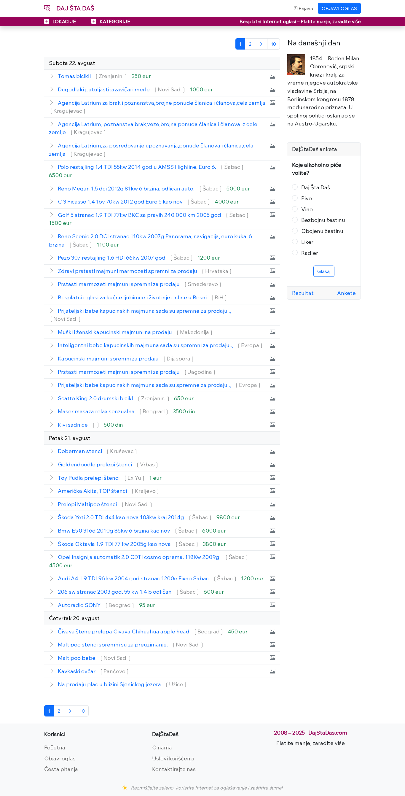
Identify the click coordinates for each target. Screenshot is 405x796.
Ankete (346, 292)
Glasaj (324, 271)
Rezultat (303, 292)
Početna (54, 747)
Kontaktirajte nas (174, 769)
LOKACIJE (64, 21)
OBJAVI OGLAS (339, 8)
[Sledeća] (261, 44)
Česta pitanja (61, 769)
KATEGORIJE (114, 21)
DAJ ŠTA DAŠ (74, 8)
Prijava (305, 8)
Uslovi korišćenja (173, 758)
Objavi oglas (60, 758)
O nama (162, 747)
